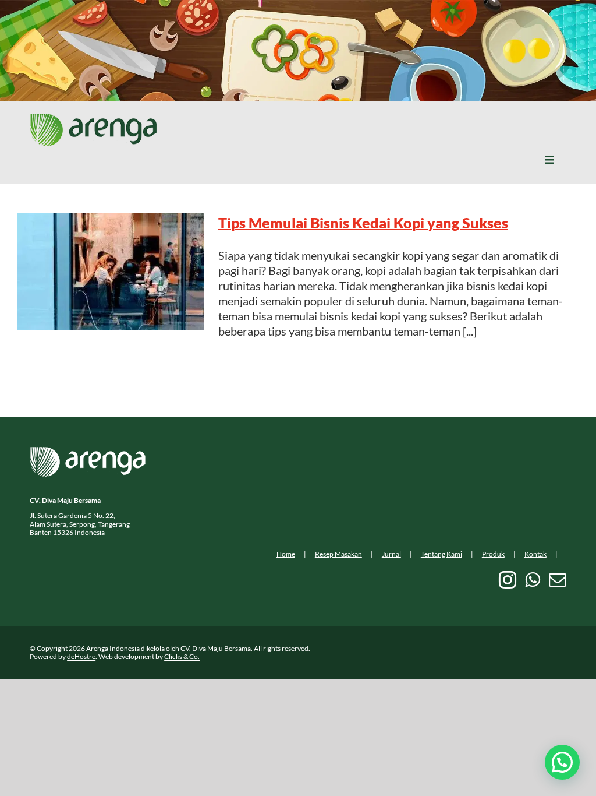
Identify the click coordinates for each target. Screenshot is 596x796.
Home (285, 554)
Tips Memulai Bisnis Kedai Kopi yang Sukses (363, 222)
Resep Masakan (338, 554)
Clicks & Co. (182, 656)
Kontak (535, 554)
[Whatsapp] (532, 580)
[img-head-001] (94, 119)
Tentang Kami (441, 554)
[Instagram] (507, 580)
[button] (562, 762)
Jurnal (391, 554)
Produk (493, 554)
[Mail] (557, 580)
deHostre (81, 656)
